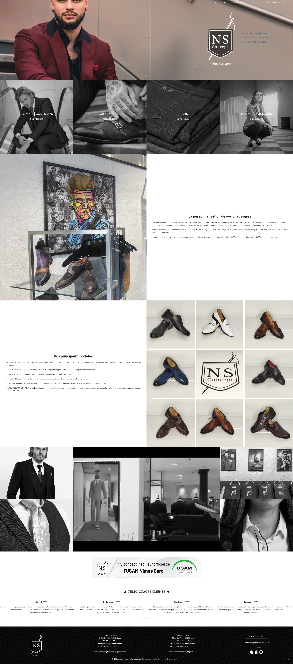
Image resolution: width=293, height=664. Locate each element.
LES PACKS (37, 473)
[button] (290, 2)
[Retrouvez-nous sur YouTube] (261, 655)
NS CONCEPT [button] (224, 2)
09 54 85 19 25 (111, 643)
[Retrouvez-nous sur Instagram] (256, 655)
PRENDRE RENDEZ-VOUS (276, 2)
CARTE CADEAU (257, 2)
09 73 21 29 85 (184, 643)
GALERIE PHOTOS (240, 2)
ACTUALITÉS (256, 525)
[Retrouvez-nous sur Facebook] (252, 655)
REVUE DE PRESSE (256, 639)
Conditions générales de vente (256, 645)
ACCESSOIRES (36, 525)
